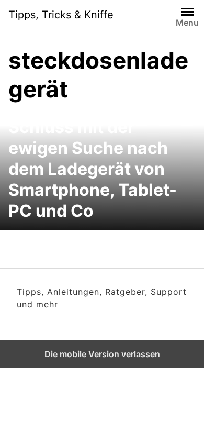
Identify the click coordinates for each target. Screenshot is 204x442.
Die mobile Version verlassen (102, 354)
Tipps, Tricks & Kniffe (61, 14)
